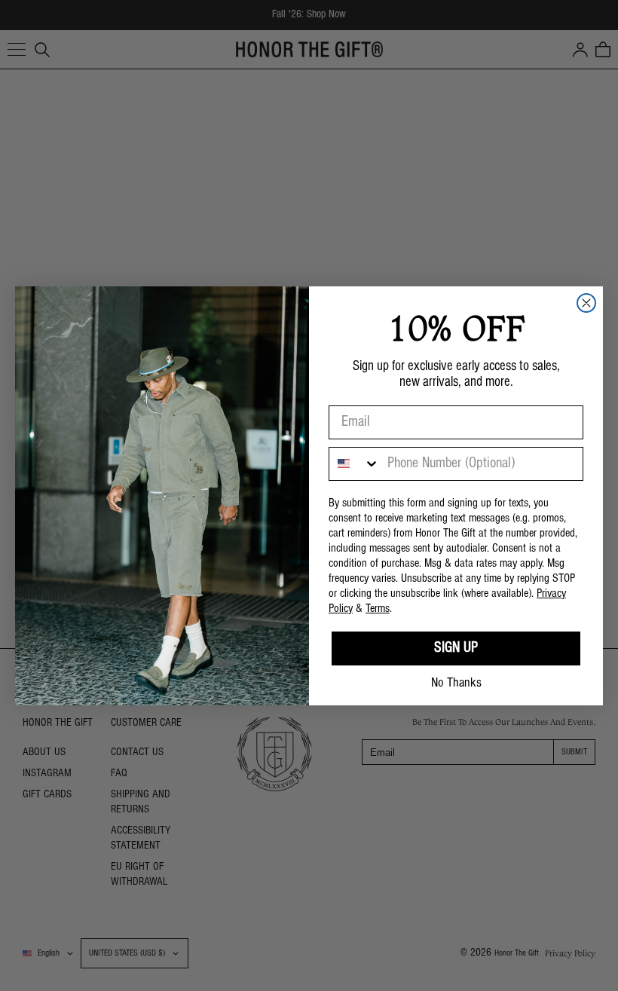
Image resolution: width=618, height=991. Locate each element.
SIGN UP (456, 648)
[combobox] (354, 464)
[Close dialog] (586, 303)
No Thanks (456, 683)
